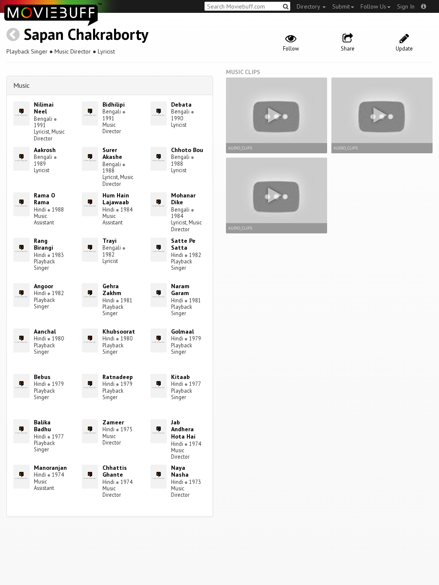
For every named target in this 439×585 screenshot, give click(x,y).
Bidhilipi (113, 104)
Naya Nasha (180, 471)
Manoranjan (50, 468)
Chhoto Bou (187, 150)
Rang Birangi (43, 244)
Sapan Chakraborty (86, 34)
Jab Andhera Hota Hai (183, 429)
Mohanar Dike (183, 198)
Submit (341, 6)
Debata (181, 104)
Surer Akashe (112, 153)
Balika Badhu (42, 425)
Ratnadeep (117, 377)
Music (21, 85)
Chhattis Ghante (114, 471)
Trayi (109, 241)
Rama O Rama (44, 198)
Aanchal (45, 331)
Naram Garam (180, 289)
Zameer (113, 422)
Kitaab (180, 377)
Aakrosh (45, 150)
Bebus (42, 377)
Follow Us (373, 6)
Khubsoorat (118, 331)
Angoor (43, 286)
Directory (309, 6)
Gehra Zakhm (111, 289)
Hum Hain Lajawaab (115, 198)
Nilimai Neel (44, 108)
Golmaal (182, 331)
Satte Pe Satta (183, 244)
